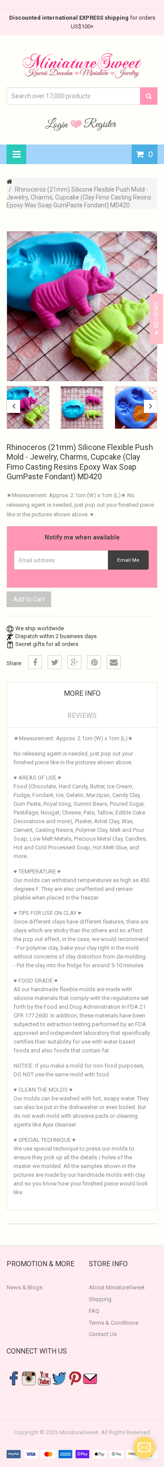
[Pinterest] (94, 662)
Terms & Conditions (113, 1322)
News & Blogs (24, 1287)
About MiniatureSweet (117, 1287)
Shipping (100, 1299)
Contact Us (103, 1334)
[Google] (74, 662)
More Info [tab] (82, 693)
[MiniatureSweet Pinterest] (75, 1378)
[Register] (100, 124)
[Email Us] (90, 1378)
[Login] (57, 124)
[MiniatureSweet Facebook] (14, 1378)
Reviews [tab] (82, 715)
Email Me (128, 560)
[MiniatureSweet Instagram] (29, 1378)
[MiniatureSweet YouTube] (44, 1378)
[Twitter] (55, 662)
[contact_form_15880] (144, 1447)
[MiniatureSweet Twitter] (59, 1378)
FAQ (94, 1311)
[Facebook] (35, 662)
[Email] (114, 662)
